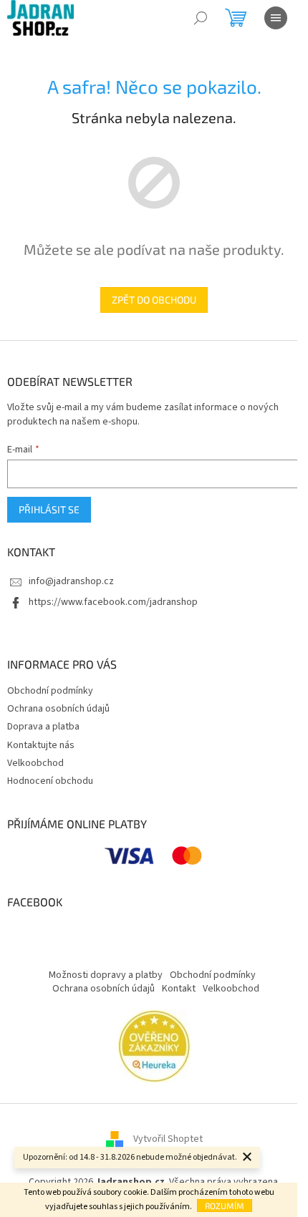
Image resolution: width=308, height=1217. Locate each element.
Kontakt (179, 988)
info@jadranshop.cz (71, 581)
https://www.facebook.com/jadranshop (113, 602)
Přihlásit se (49, 509)
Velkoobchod (35, 763)
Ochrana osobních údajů (58, 709)
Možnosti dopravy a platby (106, 975)
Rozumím (224, 1206)
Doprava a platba (43, 726)
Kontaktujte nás (40, 745)
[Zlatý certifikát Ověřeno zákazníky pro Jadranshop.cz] (154, 1046)
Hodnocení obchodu (50, 781)
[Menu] (275, 18)
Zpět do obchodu (154, 300)
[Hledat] (200, 18)
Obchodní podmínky (50, 691)
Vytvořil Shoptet (168, 1140)
